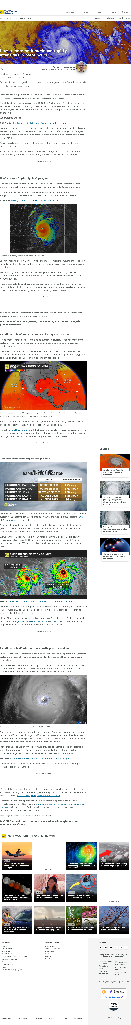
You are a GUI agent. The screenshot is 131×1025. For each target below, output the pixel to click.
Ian (46, 621)
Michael (29, 621)
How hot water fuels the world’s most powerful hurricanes (40, 123)
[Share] (1, 68)
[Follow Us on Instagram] (105, 947)
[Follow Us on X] (126, 947)
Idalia (55, 621)
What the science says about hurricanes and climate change (39, 758)
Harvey (21, 621)
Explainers (21, 18)
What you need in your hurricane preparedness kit (35, 200)
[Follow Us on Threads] (121, 947)
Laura (37, 621)
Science (13, 18)
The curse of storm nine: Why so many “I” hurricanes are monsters (40, 601)
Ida (42, 621)
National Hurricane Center (20, 430)
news (6, 18)
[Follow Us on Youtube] (110, 947)
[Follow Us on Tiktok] (115, 947)
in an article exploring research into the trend (38, 795)
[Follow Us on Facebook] (100, 947)
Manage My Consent (9, 959)
